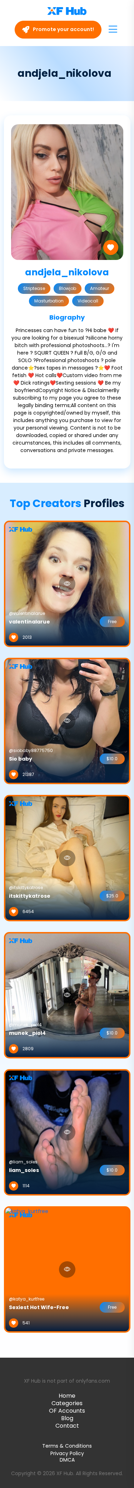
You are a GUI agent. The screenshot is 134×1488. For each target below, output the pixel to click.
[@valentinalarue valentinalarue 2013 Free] (67, 583)
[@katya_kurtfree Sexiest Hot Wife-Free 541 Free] (26, 1269)
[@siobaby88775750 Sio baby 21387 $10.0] (67, 720)
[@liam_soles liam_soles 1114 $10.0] (67, 1132)
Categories (67, 1403)
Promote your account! (63, 29)
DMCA (67, 1460)
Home (67, 1396)
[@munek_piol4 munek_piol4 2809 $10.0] (67, 994)
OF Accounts (67, 1411)
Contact (67, 1426)
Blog (67, 1418)
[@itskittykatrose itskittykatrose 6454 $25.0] (67, 857)
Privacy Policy (67, 1453)
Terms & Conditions (67, 1445)
